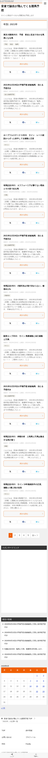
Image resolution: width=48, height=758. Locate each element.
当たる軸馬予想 (9, 94)
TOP (18, 718)
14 (30, 686)
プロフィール (31, 737)
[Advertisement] (24, 581)
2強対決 (7, 295)
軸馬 (16, 44)
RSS (3, 744)
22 (37, 691)
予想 (6, 44)
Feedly (28, 744)
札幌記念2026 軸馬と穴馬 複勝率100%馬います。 (23, 649)
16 (44, 686)
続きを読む (24, 64)
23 (44, 691)
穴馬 (6, 195)
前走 (11, 44)
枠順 (6, 446)
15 (37, 686)
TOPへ (36, 756)
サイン (7, 145)
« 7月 (3, 708)
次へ (34, 535)
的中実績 (29, 730)
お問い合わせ (7, 737)
